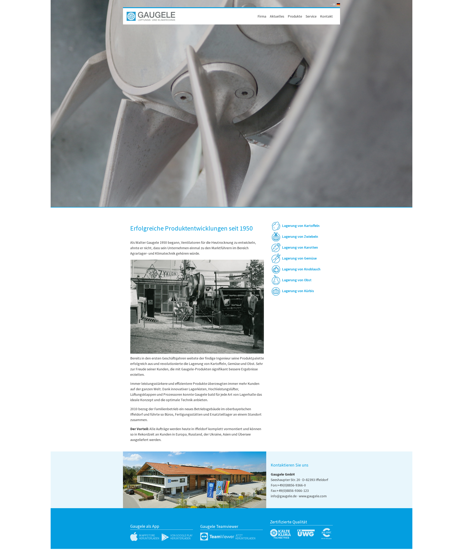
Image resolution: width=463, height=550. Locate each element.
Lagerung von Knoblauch (301, 269)
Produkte (295, 16)
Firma (262, 16)
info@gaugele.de (284, 496)
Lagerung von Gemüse (299, 258)
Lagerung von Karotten (300, 247)
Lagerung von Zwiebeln (300, 236)
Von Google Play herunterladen (181, 537)
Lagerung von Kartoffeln (301, 225)
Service (311, 16)
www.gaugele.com (313, 496)
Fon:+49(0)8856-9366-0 (288, 485)
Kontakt (326, 16)
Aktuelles (277, 16)
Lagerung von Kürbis (298, 290)
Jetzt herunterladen (245, 537)
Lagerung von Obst (296, 280)
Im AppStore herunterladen (149, 537)
